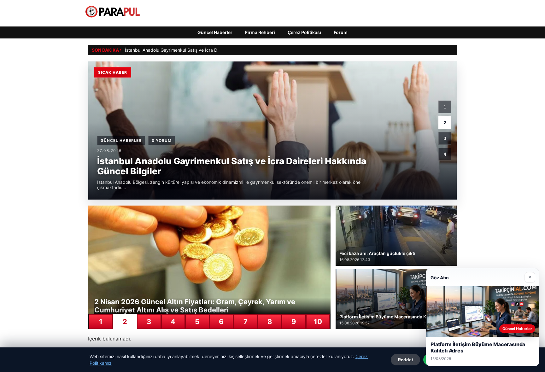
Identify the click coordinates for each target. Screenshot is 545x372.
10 (318, 321)
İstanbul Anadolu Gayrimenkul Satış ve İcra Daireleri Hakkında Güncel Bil (199, 50)
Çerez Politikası (304, 32)
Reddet (405, 359)
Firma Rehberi (260, 32)
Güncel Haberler (214, 32)
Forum (341, 32)
